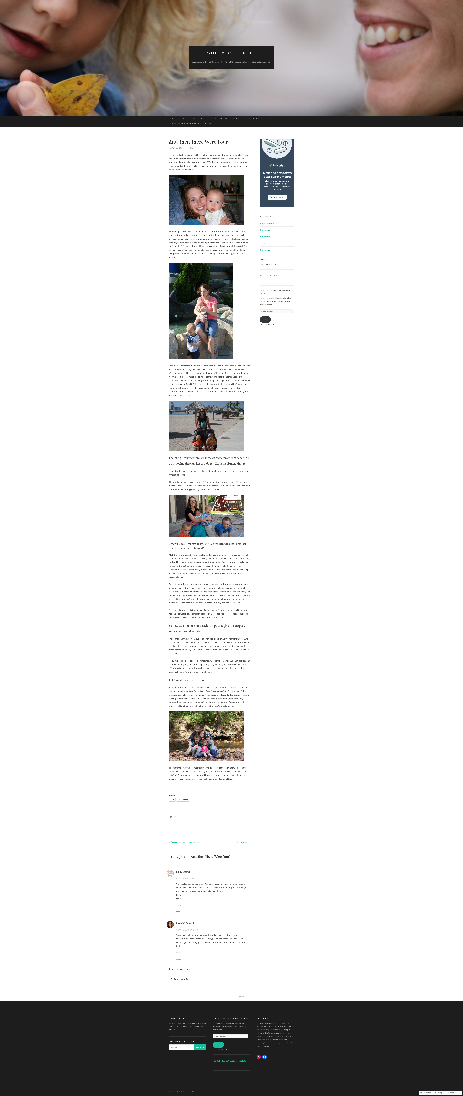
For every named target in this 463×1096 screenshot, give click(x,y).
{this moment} (243, 842)
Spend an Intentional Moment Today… (229, 1061)
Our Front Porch (179, 118)
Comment (242, 996)
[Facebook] (264, 1057)
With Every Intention (231, 53)
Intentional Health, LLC (256, 118)
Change (263, 243)
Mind (176, 816)
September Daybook (268, 223)
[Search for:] (187, 1047)
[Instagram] (259, 1057)
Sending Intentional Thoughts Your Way (231, 1018)
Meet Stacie (199, 118)
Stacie (189, 148)
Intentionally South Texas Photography (191, 124)
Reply (178, 912)
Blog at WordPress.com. (181, 1092)
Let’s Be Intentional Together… (225, 118)
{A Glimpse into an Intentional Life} (184, 842)
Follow (265, 319)
